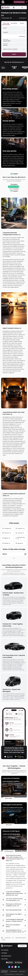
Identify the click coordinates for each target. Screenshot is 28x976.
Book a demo (8, 798)
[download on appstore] (8, 756)
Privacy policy (22, 971)
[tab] (5, 7)
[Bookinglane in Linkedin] (19, 967)
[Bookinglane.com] (14, 174)
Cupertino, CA (21, 528)
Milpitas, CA (7, 538)
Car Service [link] (7, 937)
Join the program (8, 851)
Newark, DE (20, 543)
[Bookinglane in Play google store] (18, 962)
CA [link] (13, 937)
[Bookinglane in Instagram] (12, 967)
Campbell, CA (7, 528)
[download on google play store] (19, 756)
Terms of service (13, 971)
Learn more (9, 824)
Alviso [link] (4, 940)
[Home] (2, 938)
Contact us (22, 945)
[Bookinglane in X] (16, 967)
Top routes (4, 959)
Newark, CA (7, 543)
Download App (20, 2)
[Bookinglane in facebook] (9, 967)
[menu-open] (26, 2)
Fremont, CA (7, 533)
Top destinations (6, 956)
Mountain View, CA (21, 538)
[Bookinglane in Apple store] (9, 962)
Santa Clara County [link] (21, 937)
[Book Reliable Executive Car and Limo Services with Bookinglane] (3, 2)
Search (14, 54)
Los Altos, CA (21, 533)
